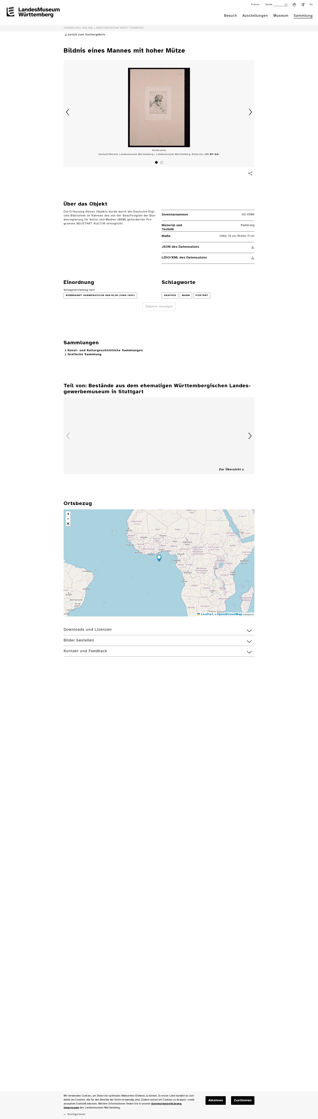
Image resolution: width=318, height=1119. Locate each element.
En (311, 4)
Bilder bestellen (79, 640)
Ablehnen (215, 1100)
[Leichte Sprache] (294, 5)
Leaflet (206, 614)
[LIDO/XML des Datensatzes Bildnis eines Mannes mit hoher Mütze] (252, 258)
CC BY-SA (211, 154)
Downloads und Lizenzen (88, 630)
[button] (159, 559)
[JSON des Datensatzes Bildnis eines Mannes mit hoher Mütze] (252, 247)
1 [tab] (157, 163)
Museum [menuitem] (280, 16)
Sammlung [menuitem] (303, 16)
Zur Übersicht (230, 469)
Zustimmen (243, 1100)
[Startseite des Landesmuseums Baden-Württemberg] (33, 14)
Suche (268, 4)
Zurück (68, 112)
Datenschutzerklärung (166, 1103)
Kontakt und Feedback (85, 651)
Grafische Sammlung (85, 354)
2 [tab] (162, 163)
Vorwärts (250, 112)
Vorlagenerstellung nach (79, 290)
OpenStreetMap (229, 614)
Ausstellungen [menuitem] (255, 16)
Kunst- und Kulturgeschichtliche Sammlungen (105, 350)
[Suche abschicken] (285, 5)
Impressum (71, 1107)
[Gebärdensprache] (303, 5)
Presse (255, 4)
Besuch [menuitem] (230, 16)
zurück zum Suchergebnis (86, 34)
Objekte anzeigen (159, 306)
